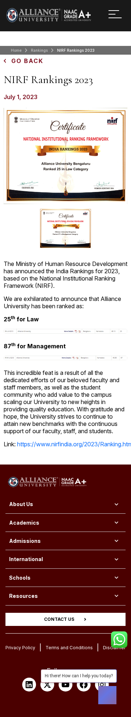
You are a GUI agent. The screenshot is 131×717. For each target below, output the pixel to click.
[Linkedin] (29, 684)
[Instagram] (102, 684)
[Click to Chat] (119, 637)
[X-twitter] (47, 684)
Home (16, 50)
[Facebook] (84, 684)
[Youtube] (65, 684)
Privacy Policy (20, 647)
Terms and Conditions (69, 647)
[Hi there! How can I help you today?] (107, 695)
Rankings (39, 50)
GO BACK (27, 60)
